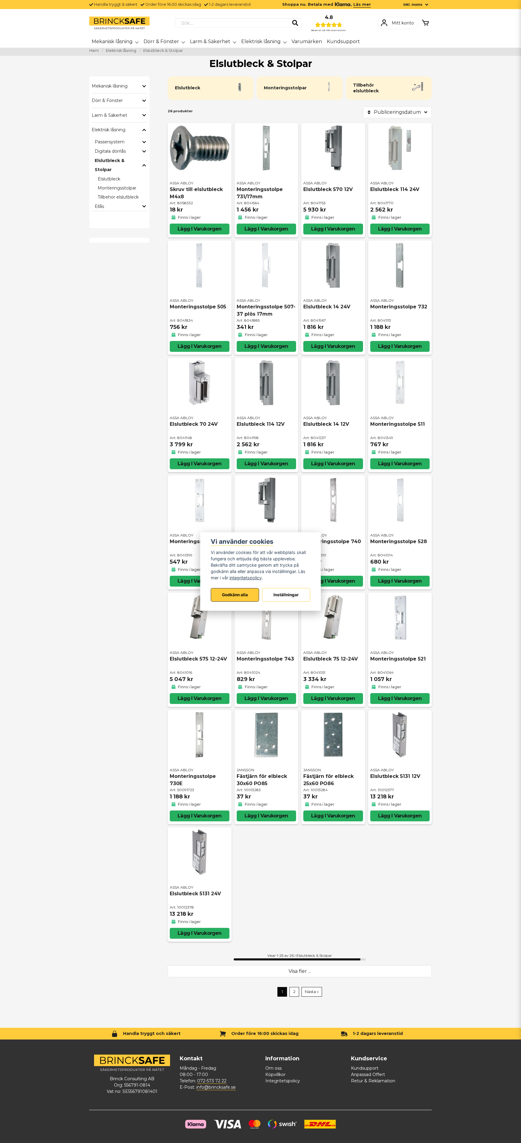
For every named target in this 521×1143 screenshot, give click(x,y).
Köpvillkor (275, 1074)
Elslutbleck (109, 179)
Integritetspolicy (282, 1081)
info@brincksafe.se (216, 1087)
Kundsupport (343, 41)
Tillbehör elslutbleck (118, 197)
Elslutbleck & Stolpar (110, 165)
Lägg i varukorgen (199, 229)
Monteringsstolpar (117, 188)
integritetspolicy (245, 577)
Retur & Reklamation (373, 1081)
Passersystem (110, 142)
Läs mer (362, 4)
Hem (94, 50)
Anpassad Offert (368, 1074)
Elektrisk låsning (261, 41)
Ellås (99, 206)
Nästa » (312, 991)
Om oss (273, 1068)
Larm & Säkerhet (210, 41)
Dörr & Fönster (161, 41)
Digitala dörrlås (110, 151)
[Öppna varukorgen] (425, 23)
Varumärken (307, 41)
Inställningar (286, 595)
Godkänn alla (235, 595)
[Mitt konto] (398, 23)
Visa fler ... (300, 971)
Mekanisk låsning (112, 41)
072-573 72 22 (211, 1081)
